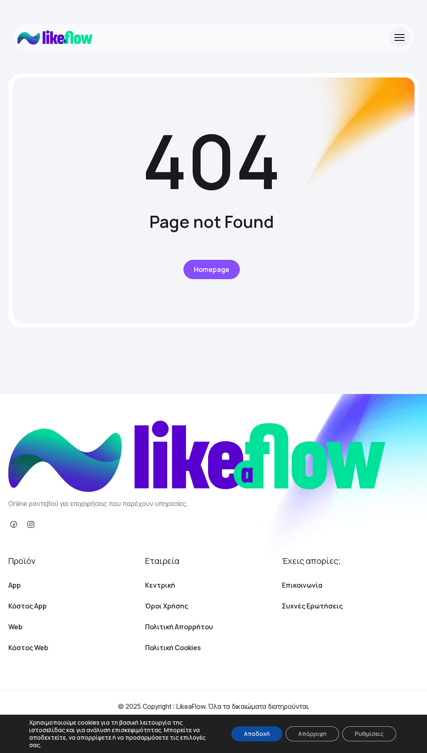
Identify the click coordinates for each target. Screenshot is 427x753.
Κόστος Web (28, 647)
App (14, 585)
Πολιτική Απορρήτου (179, 626)
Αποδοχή (257, 734)
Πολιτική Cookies (173, 647)
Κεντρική (160, 585)
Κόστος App (27, 606)
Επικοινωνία (302, 585)
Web (15, 626)
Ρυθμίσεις (369, 734)
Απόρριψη (312, 734)
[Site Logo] (55, 37)
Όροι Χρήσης (166, 606)
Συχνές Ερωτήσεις (312, 606)
